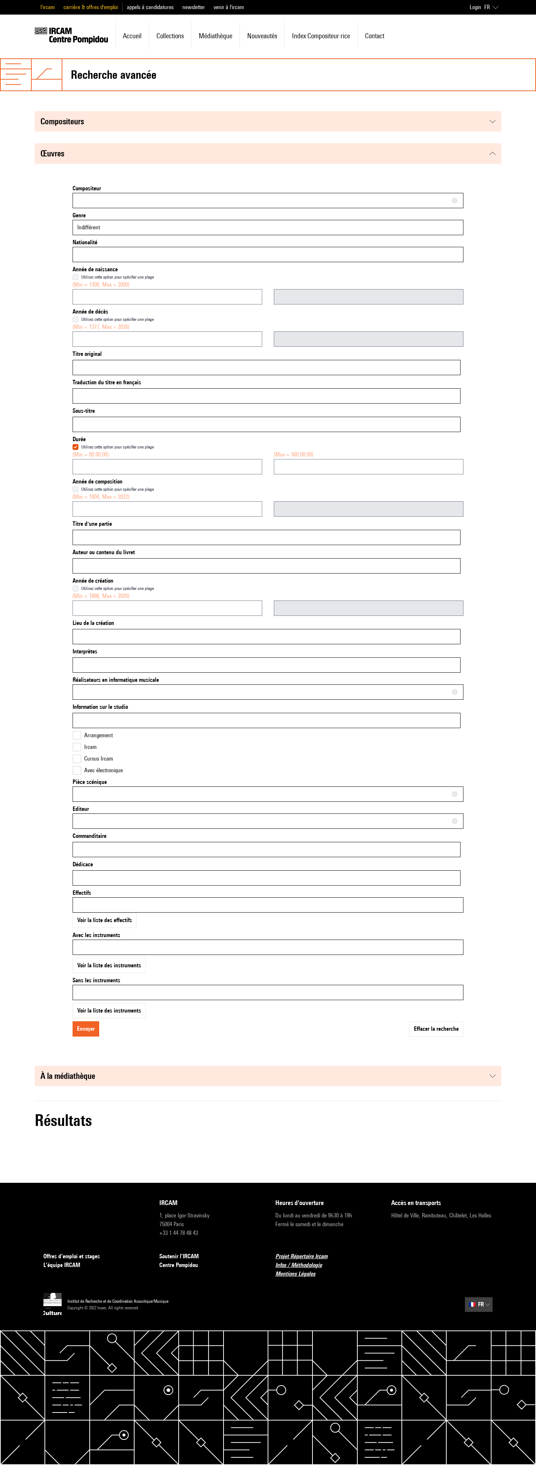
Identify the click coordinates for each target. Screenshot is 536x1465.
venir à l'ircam (229, 7)
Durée (79, 439)
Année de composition (98, 481)
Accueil (132, 36)
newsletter (193, 7)
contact (374, 36)
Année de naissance (95, 269)
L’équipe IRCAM (61, 1265)
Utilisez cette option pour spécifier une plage (117, 277)
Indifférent (88, 227)
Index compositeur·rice (321, 36)
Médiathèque (215, 36)
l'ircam (47, 7)
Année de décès (90, 311)
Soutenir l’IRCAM (179, 1256)
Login (475, 7)
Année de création (93, 580)
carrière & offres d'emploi (90, 7)
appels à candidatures (150, 7)
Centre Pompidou (178, 1265)
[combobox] (268, 200)
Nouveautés (262, 36)
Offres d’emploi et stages (71, 1256)
